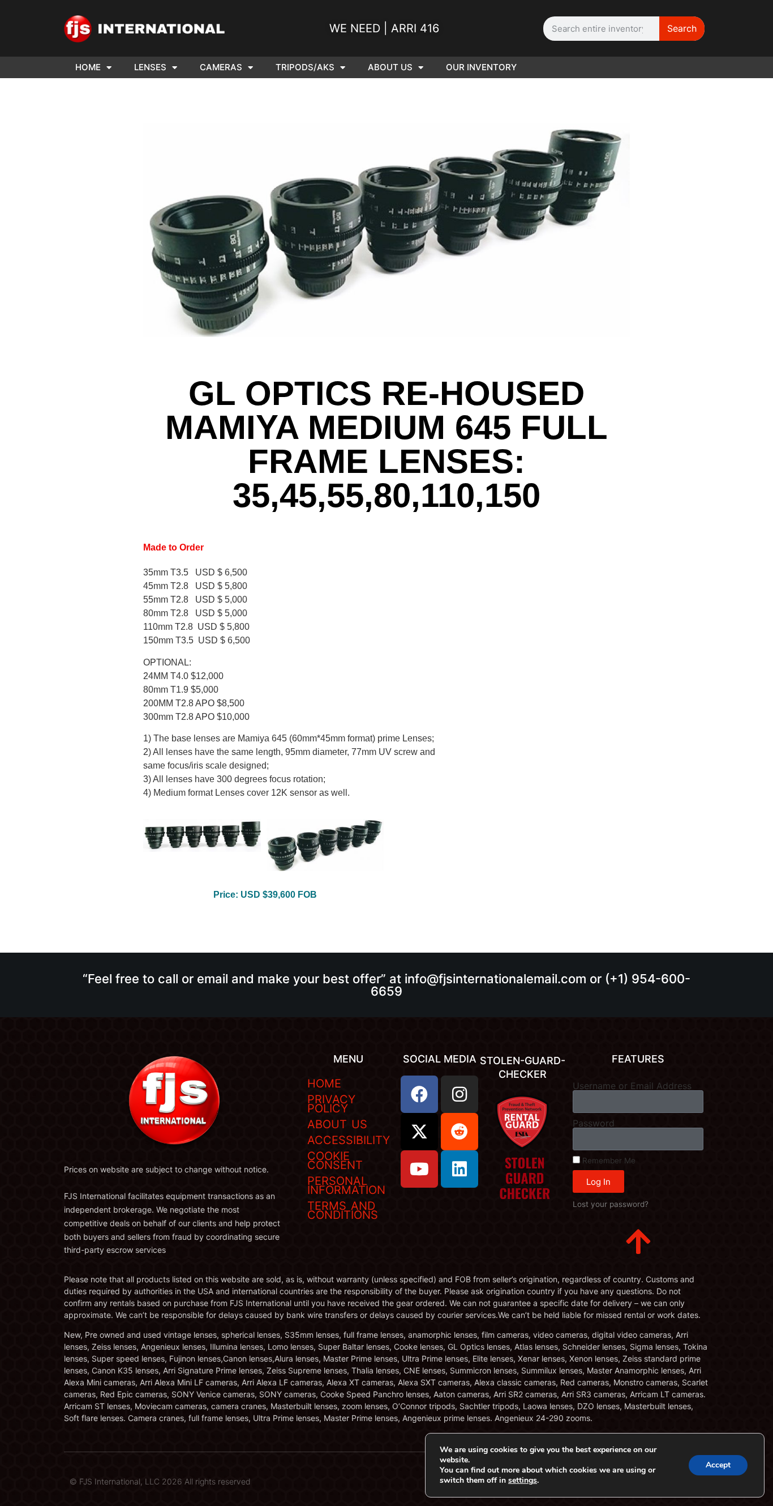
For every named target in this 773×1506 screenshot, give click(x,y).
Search (682, 28)
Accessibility (348, 1140)
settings (522, 1480)
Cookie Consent (335, 1160)
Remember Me (607, 1160)
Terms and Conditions (342, 1210)
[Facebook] (419, 1094)
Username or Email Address (632, 1085)
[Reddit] (459, 1131)
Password (594, 1123)
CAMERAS (221, 67)
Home (324, 1083)
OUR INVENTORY (481, 67)
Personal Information (346, 1185)
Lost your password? (611, 1204)
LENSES (150, 67)
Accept (718, 1465)
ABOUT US (390, 67)
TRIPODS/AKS (305, 67)
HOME (88, 67)
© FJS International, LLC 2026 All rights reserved (160, 1481)
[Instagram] (459, 1094)
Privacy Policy (331, 1104)
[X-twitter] (419, 1131)
